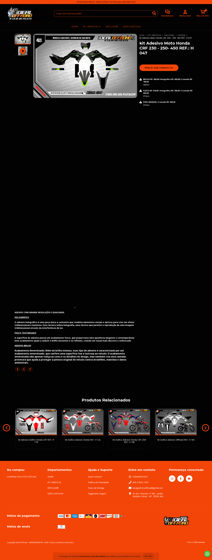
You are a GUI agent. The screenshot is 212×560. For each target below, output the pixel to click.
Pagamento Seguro (97, 493)
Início (141, 35)
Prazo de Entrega (96, 488)
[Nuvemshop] (196, 542)
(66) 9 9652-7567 (141, 482)
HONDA (181, 35)
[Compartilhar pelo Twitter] (24, 370)
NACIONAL (169, 35)
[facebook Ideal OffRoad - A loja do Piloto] (8, 2)
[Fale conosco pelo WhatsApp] (207, 554)
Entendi (148, 556)
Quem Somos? (95, 476)
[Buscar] (154, 13)
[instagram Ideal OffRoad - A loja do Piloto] (4, 2)
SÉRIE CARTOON (132, 26)
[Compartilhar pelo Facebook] (17, 370)
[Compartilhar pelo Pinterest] (30, 370)
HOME (74, 26)
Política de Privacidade (98, 482)
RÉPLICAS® (112, 26)
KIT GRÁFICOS (91, 26)
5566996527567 (140, 476)
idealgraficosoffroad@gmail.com (148, 488)
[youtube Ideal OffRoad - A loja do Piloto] (13, 2)
